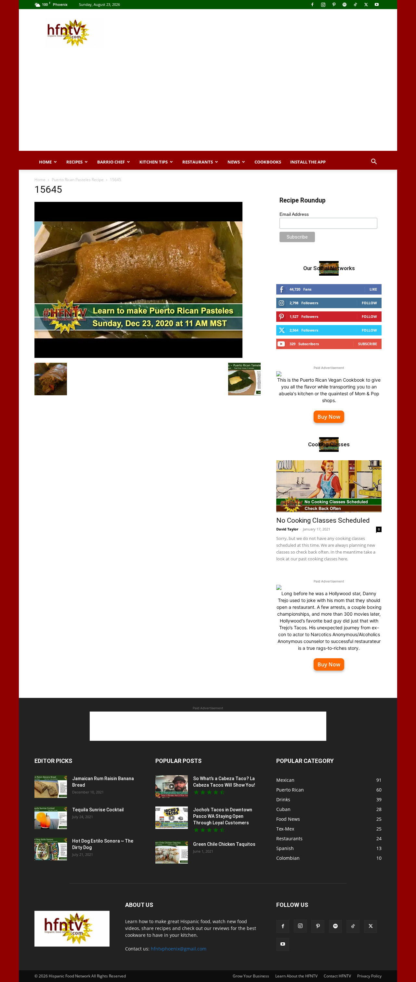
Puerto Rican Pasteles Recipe (78, 179)
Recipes (74, 162)
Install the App (308, 162)
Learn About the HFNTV (296, 976)
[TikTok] (355, 4)
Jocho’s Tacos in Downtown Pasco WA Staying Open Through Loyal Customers (222, 816)
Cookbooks (267, 162)
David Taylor (287, 529)
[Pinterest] (334, 4)
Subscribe (367, 343)
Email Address (294, 214)
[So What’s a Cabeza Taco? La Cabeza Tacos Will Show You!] (171, 786)
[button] (374, 162)
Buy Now (329, 416)
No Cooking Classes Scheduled (323, 520)
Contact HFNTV (337, 976)
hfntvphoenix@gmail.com (178, 949)
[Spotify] (344, 4)
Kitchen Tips (153, 162)
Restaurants (197, 162)
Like (373, 289)
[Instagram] (323, 4)
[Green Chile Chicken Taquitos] (171, 852)
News (234, 162)
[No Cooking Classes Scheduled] (329, 486)
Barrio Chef (111, 162)
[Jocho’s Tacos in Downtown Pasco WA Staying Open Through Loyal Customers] (171, 817)
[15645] (138, 356)
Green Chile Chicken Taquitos (224, 844)
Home (45, 162)
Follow (369, 302)
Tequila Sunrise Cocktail (98, 809)
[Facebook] (312, 4)
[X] (366, 4)
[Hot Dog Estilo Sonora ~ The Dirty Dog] (50, 849)
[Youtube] (377, 4)
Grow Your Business (251, 976)
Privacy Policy (369, 976)
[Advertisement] (263, 32)
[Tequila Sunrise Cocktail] (50, 817)
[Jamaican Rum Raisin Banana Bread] (50, 786)
